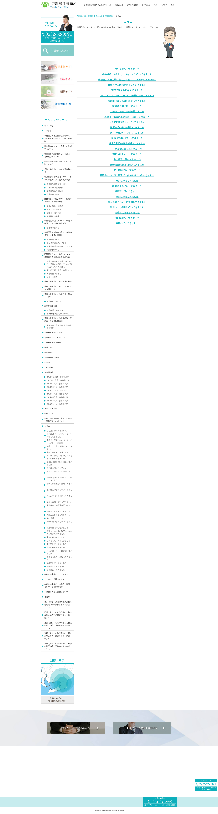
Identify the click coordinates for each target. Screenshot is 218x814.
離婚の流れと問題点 (55, 206)
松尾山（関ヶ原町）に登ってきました (127, 101)
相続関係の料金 (53, 250)
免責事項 (48, 597)
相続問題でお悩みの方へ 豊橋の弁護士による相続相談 (58, 233)
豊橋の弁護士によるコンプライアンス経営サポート (58, 287)
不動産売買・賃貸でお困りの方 (59, 270)
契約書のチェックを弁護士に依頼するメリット (58, 147)
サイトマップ (49, 126)
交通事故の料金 (53, 194)
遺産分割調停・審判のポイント (59, 246)
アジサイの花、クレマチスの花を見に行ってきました (127, 95)
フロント (48, 131)
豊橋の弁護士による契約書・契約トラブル (58, 295)
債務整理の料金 (53, 228)
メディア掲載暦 (50, 408)
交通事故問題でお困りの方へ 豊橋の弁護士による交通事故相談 (58, 178)
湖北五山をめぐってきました (127, 154)
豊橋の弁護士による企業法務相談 (58, 281)
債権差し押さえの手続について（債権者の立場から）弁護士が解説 (58, 138)
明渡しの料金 (52, 277)
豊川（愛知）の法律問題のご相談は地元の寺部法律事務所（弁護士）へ (58, 604)
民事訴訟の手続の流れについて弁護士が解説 (58, 163)
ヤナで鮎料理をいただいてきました (127, 122)
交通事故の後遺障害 (55, 191)
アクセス (164, 5)
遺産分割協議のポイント (57, 243)
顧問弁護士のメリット (56, 310)
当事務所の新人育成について (56, 592)
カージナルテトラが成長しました (127, 111)
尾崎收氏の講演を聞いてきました (127, 164)
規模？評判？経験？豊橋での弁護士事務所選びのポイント (58, 419)
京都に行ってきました (127, 196)
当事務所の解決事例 (52, 342)
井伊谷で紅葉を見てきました (127, 148)
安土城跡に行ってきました (127, 170)
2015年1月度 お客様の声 (57, 404)
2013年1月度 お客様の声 (57, 384)
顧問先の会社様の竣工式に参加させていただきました (127, 175)
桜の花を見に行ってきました (127, 186)
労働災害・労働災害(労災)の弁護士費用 (59, 326)
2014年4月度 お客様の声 (57, 394)
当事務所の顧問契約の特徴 (57, 314)
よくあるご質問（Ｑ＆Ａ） (55, 579)
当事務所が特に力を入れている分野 (97, 5)
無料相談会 (146, 5)
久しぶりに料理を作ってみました (127, 133)
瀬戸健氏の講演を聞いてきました (127, 127)
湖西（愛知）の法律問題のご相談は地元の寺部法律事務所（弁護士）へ (58, 636)
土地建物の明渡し (54, 274)
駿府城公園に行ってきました (127, 106)
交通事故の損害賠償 (55, 188)
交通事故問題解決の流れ (57, 184)
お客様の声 (48, 372)
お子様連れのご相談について (56, 337)
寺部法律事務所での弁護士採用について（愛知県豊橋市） (58, 585)
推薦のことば (49, 413)
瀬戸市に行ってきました (127, 191)
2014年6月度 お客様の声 (57, 401)
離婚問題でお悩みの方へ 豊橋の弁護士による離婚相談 (58, 200)
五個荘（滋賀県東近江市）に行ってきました (127, 117)
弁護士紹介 (119, 5)
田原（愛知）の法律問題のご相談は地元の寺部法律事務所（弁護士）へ (58, 615)
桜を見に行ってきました (127, 69)
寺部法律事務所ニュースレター (57, 574)
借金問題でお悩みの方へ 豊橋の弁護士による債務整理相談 (58, 222)
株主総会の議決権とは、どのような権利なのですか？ (58, 155)
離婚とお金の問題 (54, 209)
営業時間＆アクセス (52, 357)
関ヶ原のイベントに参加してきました (127, 202)
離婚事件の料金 (53, 216)
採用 (172, 5)
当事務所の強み (132, 5)
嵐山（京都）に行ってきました (127, 138)
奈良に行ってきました (127, 223)
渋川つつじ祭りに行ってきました (127, 207)
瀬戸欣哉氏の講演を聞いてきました (127, 143)
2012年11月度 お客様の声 (58, 377)
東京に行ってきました (127, 180)
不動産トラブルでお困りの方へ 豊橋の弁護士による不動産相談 (58, 255)
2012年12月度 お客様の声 (58, 380)
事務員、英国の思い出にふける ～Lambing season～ (127, 79)
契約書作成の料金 (54, 301)
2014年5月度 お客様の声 (57, 397)
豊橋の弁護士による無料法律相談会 (58, 170)
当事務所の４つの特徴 (53, 332)
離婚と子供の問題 (54, 213)
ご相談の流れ (49, 367)
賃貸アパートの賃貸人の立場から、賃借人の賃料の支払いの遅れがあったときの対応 (59, 264)
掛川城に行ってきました (127, 218)
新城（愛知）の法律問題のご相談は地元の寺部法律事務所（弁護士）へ (58, 646)
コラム (47, 426)
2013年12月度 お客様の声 (58, 390)
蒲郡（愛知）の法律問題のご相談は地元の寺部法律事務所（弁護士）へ (58, 625)
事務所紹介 (48, 352)
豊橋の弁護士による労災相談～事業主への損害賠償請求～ (58, 319)
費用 (155, 5)
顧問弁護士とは (50, 306)
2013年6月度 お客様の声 (57, 387)
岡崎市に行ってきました (127, 212)
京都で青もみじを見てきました (127, 90)
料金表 (47, 362)
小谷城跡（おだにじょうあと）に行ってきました (127, 74)
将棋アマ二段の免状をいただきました (127, 85)
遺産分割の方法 (53, 240)
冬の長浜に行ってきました (127, 159)
